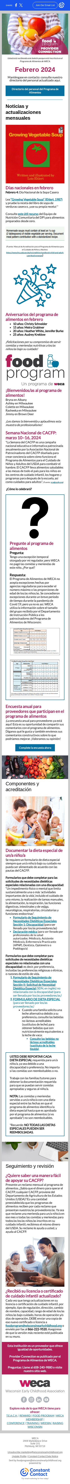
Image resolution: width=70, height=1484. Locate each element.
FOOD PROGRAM (43, 1415)
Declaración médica (25, 931)
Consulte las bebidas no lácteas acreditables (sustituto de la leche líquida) (44, 1043)
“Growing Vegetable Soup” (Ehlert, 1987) (37, 199)
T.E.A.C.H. (12, 1415)
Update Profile (19, 1456)
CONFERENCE (15, 1423)
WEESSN (46, 1423)
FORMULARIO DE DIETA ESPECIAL (36, 999)
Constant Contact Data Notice (43, 1456)
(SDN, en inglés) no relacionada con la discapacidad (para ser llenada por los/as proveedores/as (36, 991)
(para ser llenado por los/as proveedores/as (30, 1004)
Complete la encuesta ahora (35, 747)
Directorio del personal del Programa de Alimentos (35, 90)
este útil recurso (28, 214)
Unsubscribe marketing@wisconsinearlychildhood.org (35, 1452)
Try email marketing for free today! (35, 1478)
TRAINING (32, 1423)
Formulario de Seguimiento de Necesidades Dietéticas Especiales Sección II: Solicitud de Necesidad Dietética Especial (35, 982)
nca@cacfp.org (57, 482)
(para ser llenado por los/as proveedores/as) (35, 926)
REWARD (25, 1415)
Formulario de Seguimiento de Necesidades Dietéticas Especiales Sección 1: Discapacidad (35, 921)
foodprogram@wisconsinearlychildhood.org (34, 1325)
